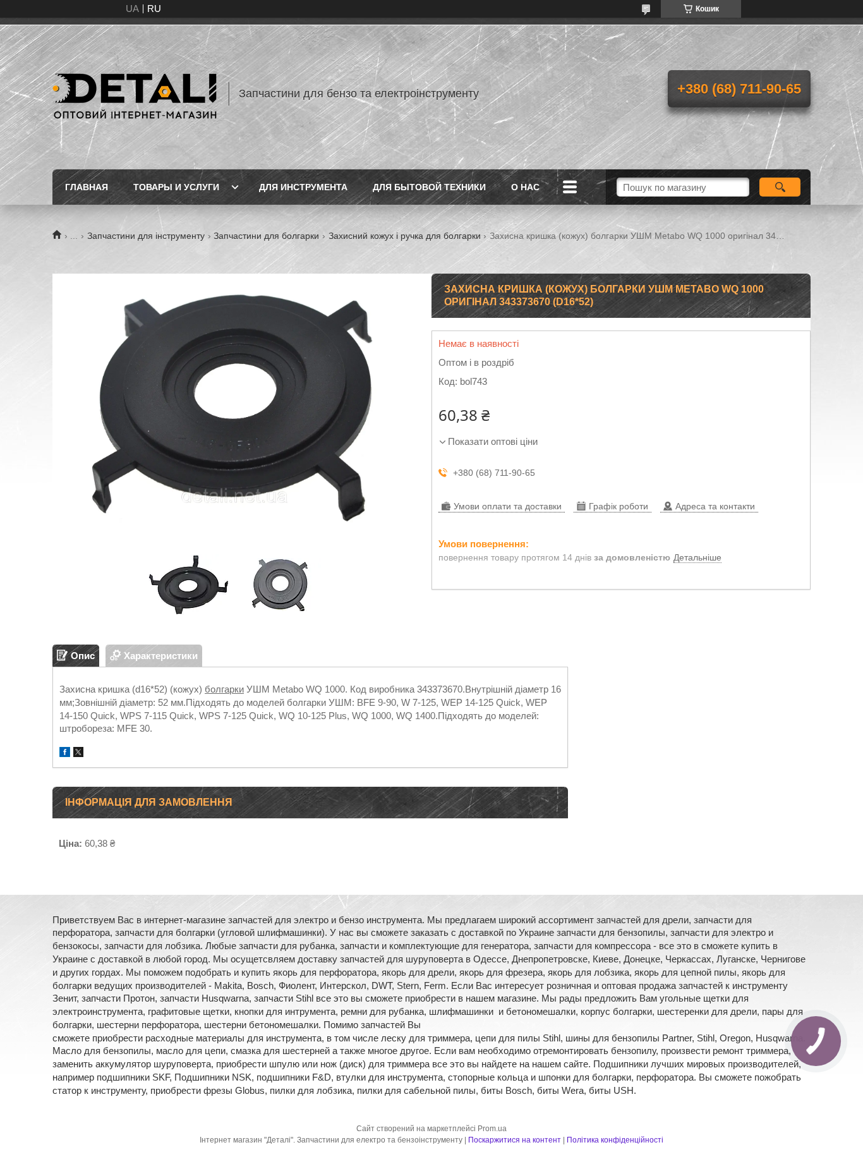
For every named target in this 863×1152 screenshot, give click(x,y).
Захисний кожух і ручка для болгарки (405, 236)
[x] (78, 753)
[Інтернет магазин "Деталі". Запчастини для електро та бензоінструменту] (134, 93)
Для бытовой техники (429, 187)
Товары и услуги (176, 187)
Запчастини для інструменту (146, 236)
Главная (86, 187)
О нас (525, 187)
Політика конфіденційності (615, 1140)
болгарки (224, 689)
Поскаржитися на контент (514, 1140)
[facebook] (64, 753)
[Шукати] (779, 187)
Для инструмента (303, 187)
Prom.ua (492, 1128)
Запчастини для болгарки (266, 236)
